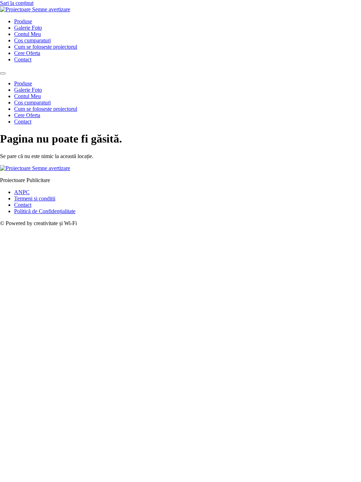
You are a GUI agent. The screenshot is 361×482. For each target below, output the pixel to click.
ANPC (22, 192)
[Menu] (3, 73)
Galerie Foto (28, 28)
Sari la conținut (16, 3)
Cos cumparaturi (32, 40)
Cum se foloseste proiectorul (45, 47)
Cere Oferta (27, 53)
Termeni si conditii (34, 198)
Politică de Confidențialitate (44, 211)
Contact (22, 59)
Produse (23, 21)
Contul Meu (27, 34)
